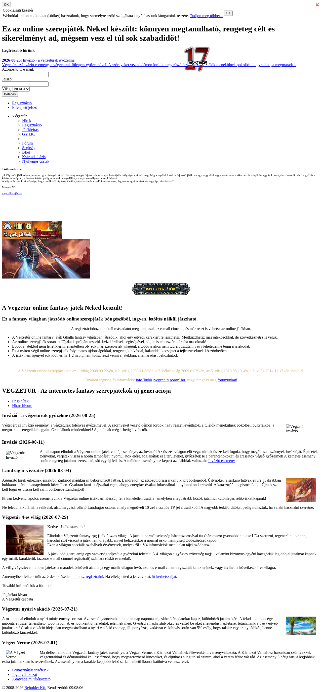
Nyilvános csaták (35, 161)
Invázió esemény (221, 460)
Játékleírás (30, 129)
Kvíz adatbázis (34, 157)
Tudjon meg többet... (206, 16)
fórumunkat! (227, 380)
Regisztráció (22, 103)
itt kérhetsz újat (164, 576)
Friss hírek (20, 401)
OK (228, 13)
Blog (26, 152)
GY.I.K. (28, 134)
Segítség (28, 148)
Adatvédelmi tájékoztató (31, 679)
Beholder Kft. (35, 687)
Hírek (26, 120)
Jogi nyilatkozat (24, 674)
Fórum (27, 143)
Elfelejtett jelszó (24, 107)
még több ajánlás (12, 193)
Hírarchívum (22, 405)
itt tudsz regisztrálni (87, 576)
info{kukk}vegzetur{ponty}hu (160, 380)
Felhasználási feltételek (30, 670)
